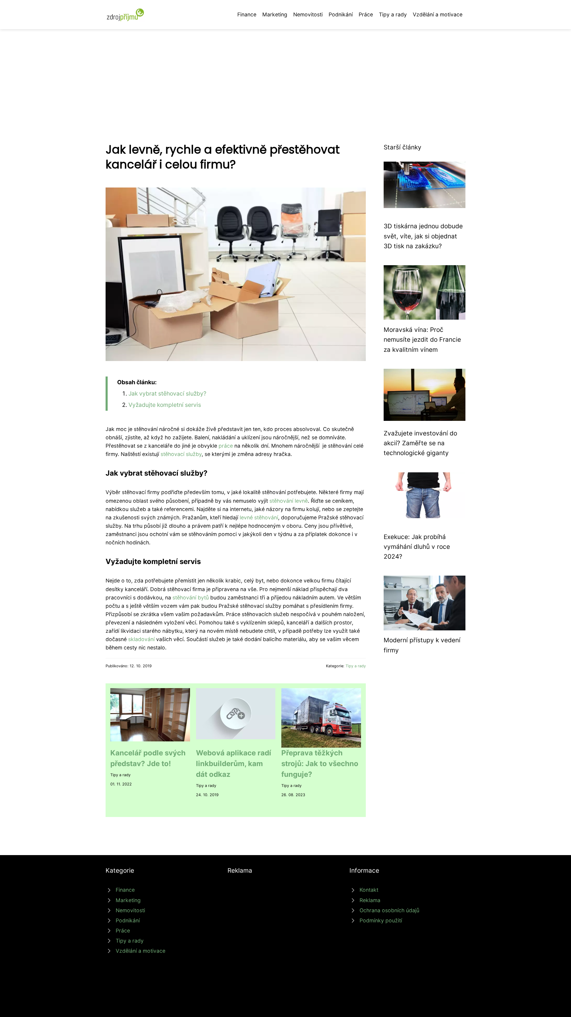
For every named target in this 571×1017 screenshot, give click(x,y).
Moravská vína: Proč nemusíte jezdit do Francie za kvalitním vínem (422, 339)
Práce (366, 14)
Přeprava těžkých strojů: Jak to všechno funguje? (319, 764)
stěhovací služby (181, 454)
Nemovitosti (308, 14)
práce (226, 446)
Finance (246, 14)
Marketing (274, 14)
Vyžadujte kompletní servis (164, 404)
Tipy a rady (393, 14)
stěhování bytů (190, 597)
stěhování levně (288, 501)
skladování (141, 639)
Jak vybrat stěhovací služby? (167, 393)
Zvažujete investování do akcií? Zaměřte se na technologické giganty (420, 443)
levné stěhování (259, 517)
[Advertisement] (285, 73)
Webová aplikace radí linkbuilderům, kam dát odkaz (233, 764)
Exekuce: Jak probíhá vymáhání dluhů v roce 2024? (417, 546)
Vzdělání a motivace (437, 14)
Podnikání (341, 14)
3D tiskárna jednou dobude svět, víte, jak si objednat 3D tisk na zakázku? (423, 236)
